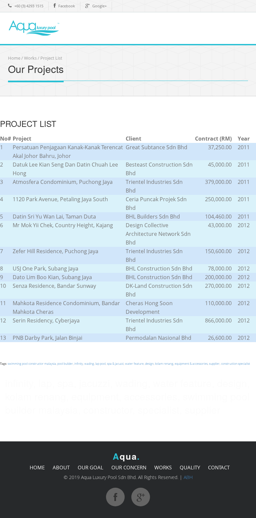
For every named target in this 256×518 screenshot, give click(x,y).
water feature (134, 363)
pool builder (65, 363)
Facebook (66, 5)
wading (89, 363)
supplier (214, 363)
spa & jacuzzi (115, 363)
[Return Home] (39, 27)
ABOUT (61, 467)
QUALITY (190, 467)
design (149, 363)
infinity (78, 363)
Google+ (99, 5)
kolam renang (164, 363)
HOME (37, 467)
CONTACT (219, 467)
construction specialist (235, 363)
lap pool (100, 363)
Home (14, 58)
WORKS (163, 467)
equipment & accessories (191, 363)
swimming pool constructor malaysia (32, 363)
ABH (188, 477)
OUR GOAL (90, 467)
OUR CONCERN (128, 467)
